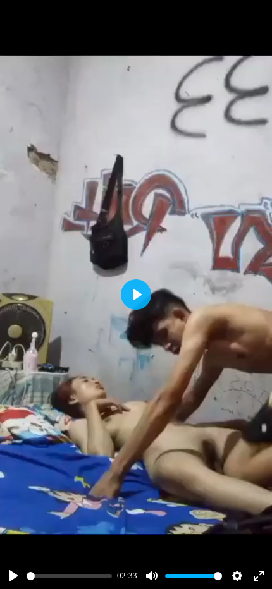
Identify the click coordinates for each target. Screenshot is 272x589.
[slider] (69, 576)
